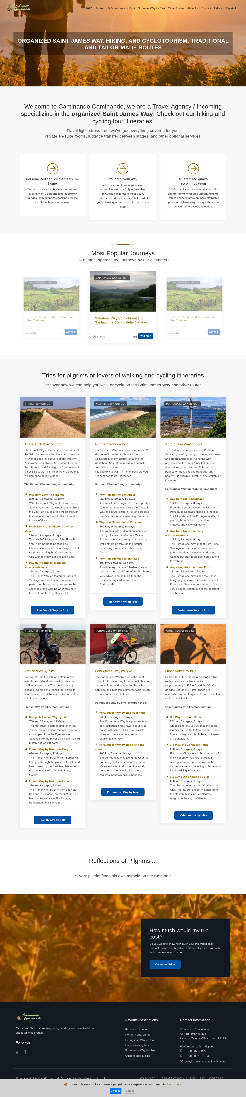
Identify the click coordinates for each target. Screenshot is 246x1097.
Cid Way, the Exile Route (186, 717)
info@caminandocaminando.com (205, 1061)
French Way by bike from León (49, 781)
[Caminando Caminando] (20, 7)
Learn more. (174, 1084)
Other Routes (176, 8)
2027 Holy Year (95, 8)
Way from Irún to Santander (117, 494)
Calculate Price (165, 964)
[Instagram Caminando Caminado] (18, 1053)
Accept (115, 1090)
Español (231, 8)
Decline (130, 1090)
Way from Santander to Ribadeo (120, 522)
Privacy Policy (197, 1077)
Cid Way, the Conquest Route (189, 744)
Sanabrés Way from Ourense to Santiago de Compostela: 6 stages (121, 320)
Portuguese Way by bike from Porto (122, 712)
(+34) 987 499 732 (196, 1050)
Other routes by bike (180, 671)
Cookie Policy (147, 1077)
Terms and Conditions (172, 1077)
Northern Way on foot (111, 444)
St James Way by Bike (151, 8)
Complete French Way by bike (48, 717)
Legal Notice (216, 1077)
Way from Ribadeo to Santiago (119, 558)
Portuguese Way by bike (113, 671)
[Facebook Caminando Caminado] (26, 1053)
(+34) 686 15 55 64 (197, 1056)
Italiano (218, 8)
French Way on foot (137, 1029)
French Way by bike (39, 671)
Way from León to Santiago (47, 494)
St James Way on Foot (121, 8)
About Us (193, 8)
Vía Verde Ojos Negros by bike (189, 776)
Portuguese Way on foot (183, 444)
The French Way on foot (42, 444)
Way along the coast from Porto (190, 567)
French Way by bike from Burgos (50, 749)
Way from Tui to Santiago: (187, 498)
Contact (206, 8)
